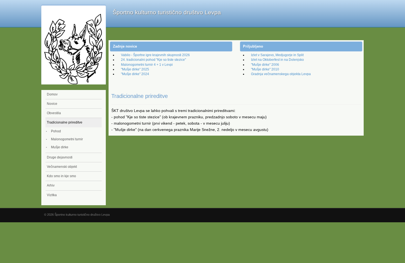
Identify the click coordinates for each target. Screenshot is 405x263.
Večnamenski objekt (62, 167)
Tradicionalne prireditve (64, 122)
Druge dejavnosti (59, 157)
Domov (52, 94)
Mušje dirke (59, 147)
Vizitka (52, 195)
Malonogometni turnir (67, 139)
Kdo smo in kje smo (61, 176)
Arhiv (51, 185)
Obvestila (54, 113)
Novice (52, 104)
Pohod (56, 131)
